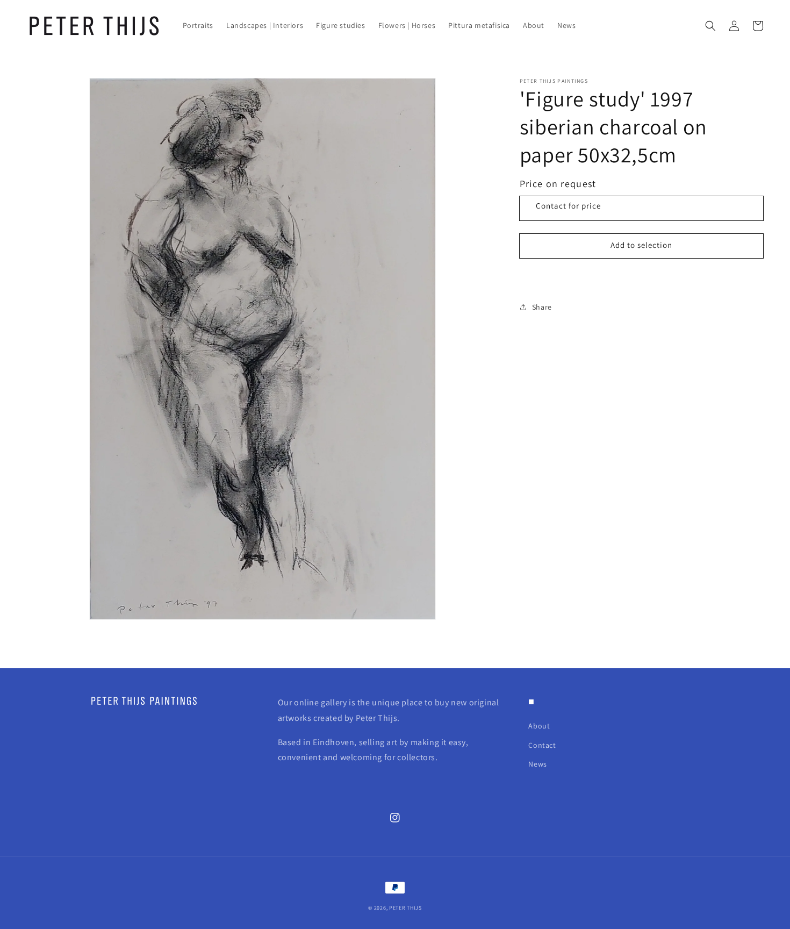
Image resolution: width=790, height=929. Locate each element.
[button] (710, 26)
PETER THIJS (405, 907)
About (539, 726)
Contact (542, 745)
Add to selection (641, 245)
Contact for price (568, 206)
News (537, 764)
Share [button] (542, 307)
